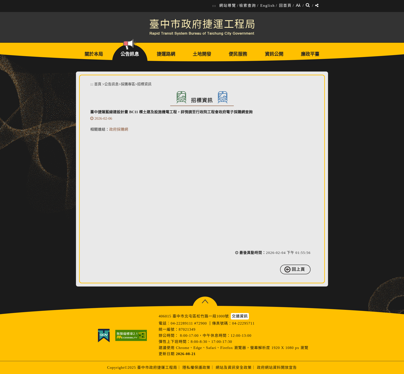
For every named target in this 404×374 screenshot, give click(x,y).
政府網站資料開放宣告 (277, 367)
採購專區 (128, 84)
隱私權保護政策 (196, 367)
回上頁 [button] (298, 269)
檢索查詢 (247, 5)
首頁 (97, 84)
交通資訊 (240, 316)
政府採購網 (118, 129)
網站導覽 (227, 5)
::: (214, 5)
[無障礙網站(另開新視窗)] (131, 335)
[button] (205, 301)
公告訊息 (111, 84)
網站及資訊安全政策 (234, 367)
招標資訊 (144, 84)
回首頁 (285, 5)
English (267, 5)
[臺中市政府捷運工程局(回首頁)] (202, 27)
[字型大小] (298, 5)
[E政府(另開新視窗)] (104, 335)
